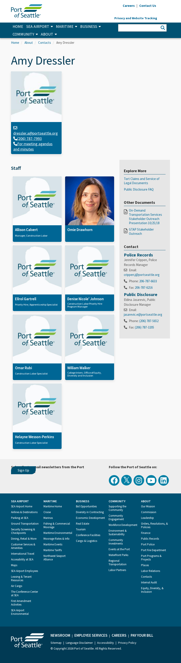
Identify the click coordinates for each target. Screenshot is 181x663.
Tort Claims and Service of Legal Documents (142, 181)
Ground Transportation (25, 523)
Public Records (150, 539)
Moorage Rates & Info (56, 539)
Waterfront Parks (118, 555)
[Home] (26, 11)
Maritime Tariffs (52, 550)
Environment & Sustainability (118, 532)
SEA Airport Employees (24, 571)
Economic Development (90, 518)
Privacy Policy (127, 643)
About (29, 42)
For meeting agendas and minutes (33, 146)
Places (145, 565)
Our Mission (148, 506)
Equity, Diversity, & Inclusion (152, 590)
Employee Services (90, 635)
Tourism (81, 529)
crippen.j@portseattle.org (142, 275)
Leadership (147, 518)
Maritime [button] (65, 26)
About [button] (47, 34)
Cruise (47, 512)
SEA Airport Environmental (20, 612)
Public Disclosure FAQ (139, 189)
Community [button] (23, 34)
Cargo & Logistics (86, 541)
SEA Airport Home (21, 506)
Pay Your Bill (142, 635)
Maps (14, 565)
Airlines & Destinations (24, 512)
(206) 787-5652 (148, 321)
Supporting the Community (117, 508)
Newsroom (60, 635)
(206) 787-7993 (29, 138)
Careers (119, 635)
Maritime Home (52, 506)
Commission (148, 512)
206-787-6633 (148, 281)
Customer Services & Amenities (23, 546)
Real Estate (82, 523)
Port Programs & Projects (151, 557)
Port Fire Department (153, 550)
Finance (145, 533)
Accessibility (105, 643)
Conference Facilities (88, 535)
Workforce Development (123, 525)
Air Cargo (16, 586)
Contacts (44, 42)
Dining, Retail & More (23, 539)
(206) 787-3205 (144, 327)
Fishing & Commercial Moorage (56, 525)
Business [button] (88, 26)
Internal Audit (149, 582)
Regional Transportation (117, 562)
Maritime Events (52, 544)
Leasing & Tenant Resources (21, 578)
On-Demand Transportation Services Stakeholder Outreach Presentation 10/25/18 (145, 216)
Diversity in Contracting (90, 512)
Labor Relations (150, 571)
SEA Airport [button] (37, 26)
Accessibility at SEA (22, 559)
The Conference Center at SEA (24, 593)
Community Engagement (116, 517)
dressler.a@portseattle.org (35, 133)
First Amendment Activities (21, 602)
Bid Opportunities (86, 506)
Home (18, 26)
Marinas (48, 518)
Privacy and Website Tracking (135, 18)
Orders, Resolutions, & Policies (154, 525)
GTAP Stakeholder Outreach (141, 231)
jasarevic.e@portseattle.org (143, 314)
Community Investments (116, 541)
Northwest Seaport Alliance (54, 557)
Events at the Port (119, 549)
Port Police (148, 544)
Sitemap (56, 643)
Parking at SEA (19, 518)
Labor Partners (117, 570)
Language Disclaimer (79, 643)
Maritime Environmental (57, 533)
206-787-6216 (144, 287)
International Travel (22, 554)
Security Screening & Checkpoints (23, 531)
